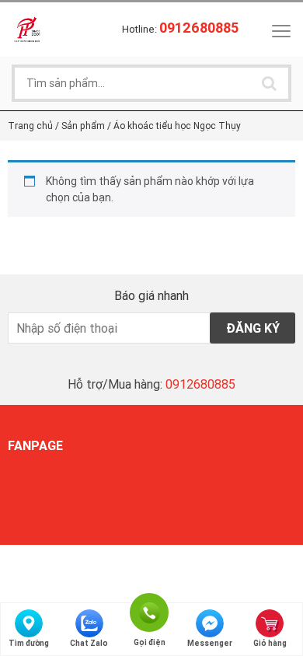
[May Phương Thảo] (27, 29)
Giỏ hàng (270, 643)
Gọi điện (149, 610)
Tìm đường (29, 643)
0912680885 (200, 384)
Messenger (209, 643)
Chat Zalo (89, 643)
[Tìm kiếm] (268, 83)
